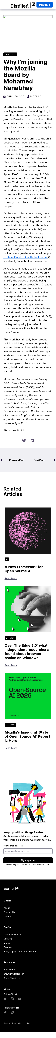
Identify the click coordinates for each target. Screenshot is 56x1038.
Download (44, 5)
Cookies (30, 1023)
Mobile (7, 943)
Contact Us (9, 912)
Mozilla (23, 5)
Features (8, 947)
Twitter (5, 998)
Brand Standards (12, 978)
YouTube (19, 998)
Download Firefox (12, 934)
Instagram (12, 998)
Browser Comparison (14, 974)
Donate (7, 916)
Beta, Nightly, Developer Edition (20, 951)
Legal (40, 1023)
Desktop (8, 938)
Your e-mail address (13, 846)
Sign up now (28, 860)
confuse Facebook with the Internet (25, 257)
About (7, 908)
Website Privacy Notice (13, 1023)
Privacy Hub (9, 969)
